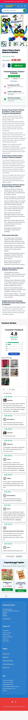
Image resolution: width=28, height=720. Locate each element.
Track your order (7, 632)
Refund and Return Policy (9, 688)
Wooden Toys (6, 667)
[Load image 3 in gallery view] (16, 44)
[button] (3, 6)
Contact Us (5, 639)
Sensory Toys (6, 653)
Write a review (14, 353)
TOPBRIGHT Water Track (7, 583)
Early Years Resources (8, 664)
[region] (14, 580)
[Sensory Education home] (11, 6)
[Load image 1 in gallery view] (3, 44)
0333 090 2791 (7, 618)
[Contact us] (21, 6)
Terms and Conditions (8, 680)
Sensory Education (11, 706)
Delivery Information (8, 636)
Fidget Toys (6, 657)
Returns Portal (6, 634)
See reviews (14, 81)
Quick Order (6, 641)
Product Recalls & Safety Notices (11, 686)
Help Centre (6, 630)
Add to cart (7, 590)
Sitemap (5, 690)
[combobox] (14, 10)
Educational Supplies (8, 660)
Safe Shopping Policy (8, 684)
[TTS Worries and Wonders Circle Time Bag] (21, 574)
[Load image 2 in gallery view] (9, 44)
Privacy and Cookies (8, 682)
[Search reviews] (3, 389)
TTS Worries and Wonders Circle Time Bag (21, 584)
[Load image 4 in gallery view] (22, 44)
